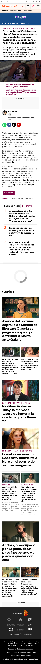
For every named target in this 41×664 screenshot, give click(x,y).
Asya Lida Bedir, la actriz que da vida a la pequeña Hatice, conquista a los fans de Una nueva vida (29, 364)
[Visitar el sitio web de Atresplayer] (16, 634)
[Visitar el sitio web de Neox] (30, 619)
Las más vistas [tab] (12, 206)
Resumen (6, 485)
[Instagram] (9, 114)
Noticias (28, 11)
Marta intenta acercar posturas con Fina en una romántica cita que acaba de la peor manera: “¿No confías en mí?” (29, 494)
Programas (15, 11)
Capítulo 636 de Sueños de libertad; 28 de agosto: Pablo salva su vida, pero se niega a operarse (10, 493)
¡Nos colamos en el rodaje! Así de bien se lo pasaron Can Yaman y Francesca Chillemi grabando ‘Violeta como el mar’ (22, 248)
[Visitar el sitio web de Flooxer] (27, 634)
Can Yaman (8, 193)
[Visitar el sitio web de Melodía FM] (30, 629)
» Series (13, 199)
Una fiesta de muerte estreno (14, 2)
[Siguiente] (39, 2)
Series (5, 11)
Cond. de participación (28, 652)
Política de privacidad (25, 649)
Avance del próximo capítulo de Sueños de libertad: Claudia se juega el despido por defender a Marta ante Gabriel (20, 330)
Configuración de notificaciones (15, 659)
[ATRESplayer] (33, 6)
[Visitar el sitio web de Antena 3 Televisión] (11, 619)
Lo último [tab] (27, 206)
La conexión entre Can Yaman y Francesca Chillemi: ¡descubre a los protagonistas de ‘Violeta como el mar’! (22, 216)
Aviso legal (12, 649)
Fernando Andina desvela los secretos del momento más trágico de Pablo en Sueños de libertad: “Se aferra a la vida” (10, 366)
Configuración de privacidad (20, 655)
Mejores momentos (10, 23)
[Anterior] (1, 2)
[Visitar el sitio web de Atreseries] (30, 624)
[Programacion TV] (28, 6)
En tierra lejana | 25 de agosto (17, 451)
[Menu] (38, 6)
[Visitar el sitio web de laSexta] (20, 619)
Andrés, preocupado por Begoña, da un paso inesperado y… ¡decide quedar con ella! (18, 552)
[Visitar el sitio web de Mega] (20, 624)
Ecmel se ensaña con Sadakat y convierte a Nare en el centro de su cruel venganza (19, 459)
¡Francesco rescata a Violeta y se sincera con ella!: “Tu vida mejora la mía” (22, 232)
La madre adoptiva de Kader (16, 403)
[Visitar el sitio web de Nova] (11, 624)
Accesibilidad (33, 659)
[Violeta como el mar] (20, 21)
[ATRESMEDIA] (20, 613)
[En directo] (22, 6)
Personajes (24, 23)
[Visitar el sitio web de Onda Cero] (11, 629)
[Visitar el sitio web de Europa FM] (20, 629)
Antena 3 (5, 199)
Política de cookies (12, 652)
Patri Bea (12, 111)
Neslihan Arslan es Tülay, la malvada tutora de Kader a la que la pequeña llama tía (19, 413)
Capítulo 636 (27, 485)
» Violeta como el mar (24, 199)
